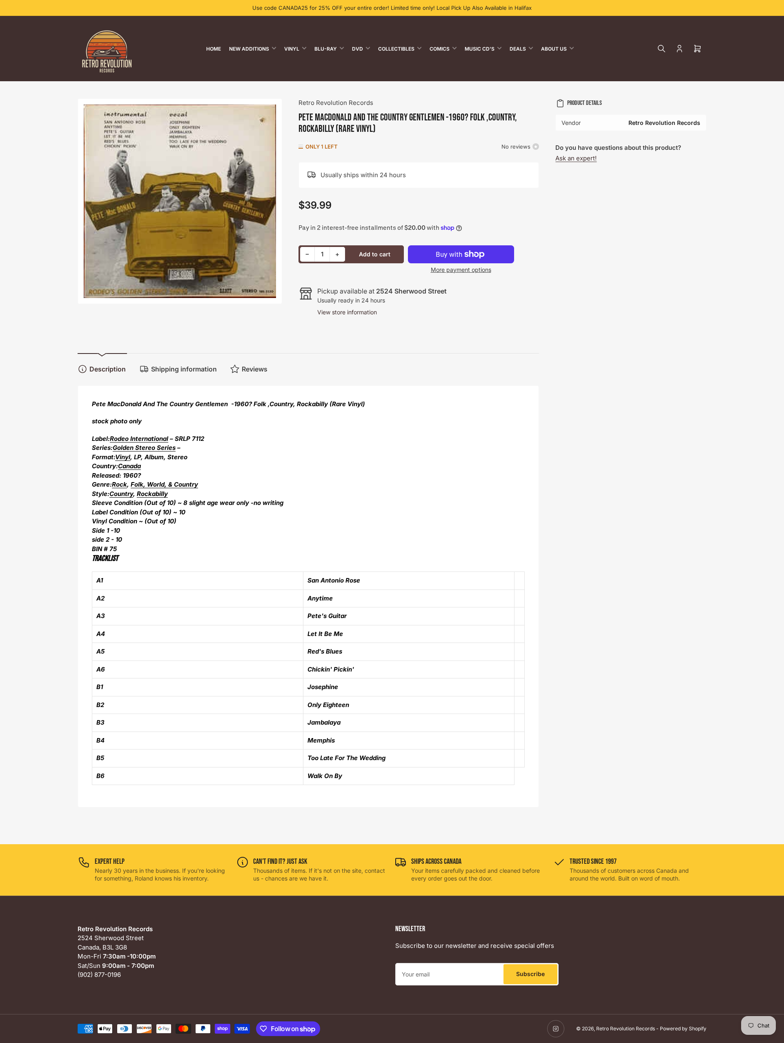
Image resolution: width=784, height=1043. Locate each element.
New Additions (249, 49)
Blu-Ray (325, 49)
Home (213, 49)
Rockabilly (152, 494)
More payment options (461, 269)
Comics (440, 49)
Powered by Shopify (683, 1028)
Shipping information (184, 369)
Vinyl (291, 49)
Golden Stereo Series (144, 447)
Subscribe (530, 973)
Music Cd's (479, 49)
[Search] (661, 49)
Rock (119, 484)
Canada (129, 466)
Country (121, 494)
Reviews (254, 369)
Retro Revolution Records (335, 103)
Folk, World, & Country (164, 484)
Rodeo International (139, 439)
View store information (347, 312)
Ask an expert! (576, 158)
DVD (357, 49)
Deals (518, 49)
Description (107, 369)
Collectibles (396, 49)
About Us (554, 49)
